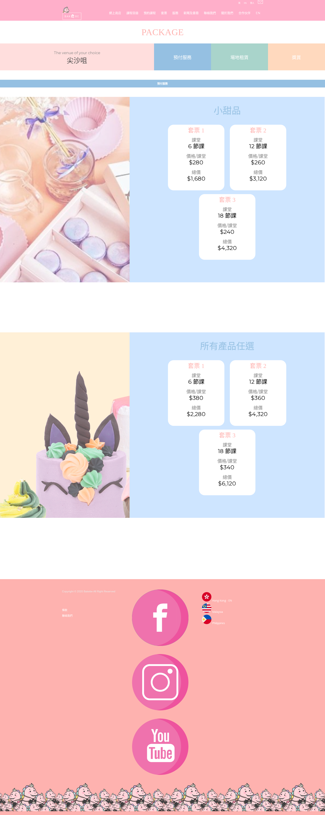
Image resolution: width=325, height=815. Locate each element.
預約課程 (150, 13)
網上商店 (115, 13)
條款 (64, 610)
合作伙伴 (244, 13)
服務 (175, 13)
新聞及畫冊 (191, 13)
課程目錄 (132, 13)
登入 (252, 3)
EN (245, 3)
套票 (164, 13)
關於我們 (227, 13)
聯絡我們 (210, 13)
